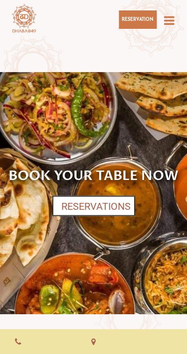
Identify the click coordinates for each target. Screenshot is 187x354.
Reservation (138, 19)
